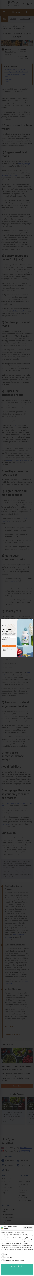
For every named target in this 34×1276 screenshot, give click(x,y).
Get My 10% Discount (9, 645)
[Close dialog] (32, 619)
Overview (29, 1227)
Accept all (17, 1272)
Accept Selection (17, 1266)
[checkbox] (7, 1254)
